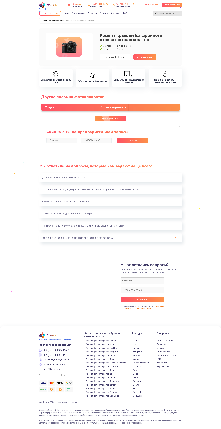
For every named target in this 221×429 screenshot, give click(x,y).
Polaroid (137, 392)
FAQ (125, 13)
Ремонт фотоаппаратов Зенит (101, 370)
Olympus (137, 366)
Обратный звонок (172, 5)
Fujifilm (136, 348)
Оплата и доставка (166, 355)
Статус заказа (151, 5)
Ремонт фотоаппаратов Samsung (102, 381)
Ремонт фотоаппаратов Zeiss (100, 374)
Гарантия (92, 13)
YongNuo (137, 352)
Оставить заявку (145, 57)
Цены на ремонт (165, 340)
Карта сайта (163, 366)
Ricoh (135, 388)
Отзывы (104, 13)
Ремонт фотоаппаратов (52, 21)
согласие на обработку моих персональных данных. (143, 307)
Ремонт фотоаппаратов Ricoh (100, 388)
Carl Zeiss (137, 396)
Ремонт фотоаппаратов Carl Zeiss (102, 396)
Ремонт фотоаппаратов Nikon (100, 344)
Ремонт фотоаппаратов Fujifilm (101, 348)
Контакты (115, 13)
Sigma (136, 359)
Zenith (136, 385)
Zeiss (135, 374)
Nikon (135, 344)
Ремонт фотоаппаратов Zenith (101, 385)
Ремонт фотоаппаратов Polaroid (101, 392)
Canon (136, 340)
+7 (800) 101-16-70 (99, 4)
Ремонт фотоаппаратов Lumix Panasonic (106, 363)
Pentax (136, 355)
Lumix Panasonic (141, 363)
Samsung (137, 381)
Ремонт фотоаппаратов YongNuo (102, 352)
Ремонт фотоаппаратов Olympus (102, 366)
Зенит (136, 370)
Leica (135, 377)
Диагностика (163, 352)
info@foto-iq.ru (52, 369)
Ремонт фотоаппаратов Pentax (101, 355)
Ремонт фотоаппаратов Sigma (101, 359)
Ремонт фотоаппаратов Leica (100, 377)
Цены (66, 13)
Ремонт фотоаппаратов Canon (101, 341)
